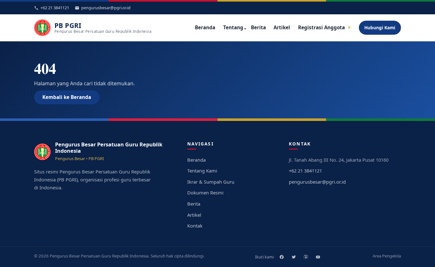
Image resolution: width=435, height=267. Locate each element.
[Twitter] (293, 256)
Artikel (282, 27)
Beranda (205, 27)
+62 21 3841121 (305, 170)
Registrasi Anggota (324, 27)
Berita (258, 27)
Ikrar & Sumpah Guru (210, 182)
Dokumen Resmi (205, 192)
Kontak (195, 225)
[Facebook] (281, 256)
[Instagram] (305, 256)
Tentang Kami (202, 170)
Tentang (235, 27)
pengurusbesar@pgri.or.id (317, 182)
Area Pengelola (387, 256)
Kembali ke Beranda (66, 97)
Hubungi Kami (379, 28)
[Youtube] (317, 256)
